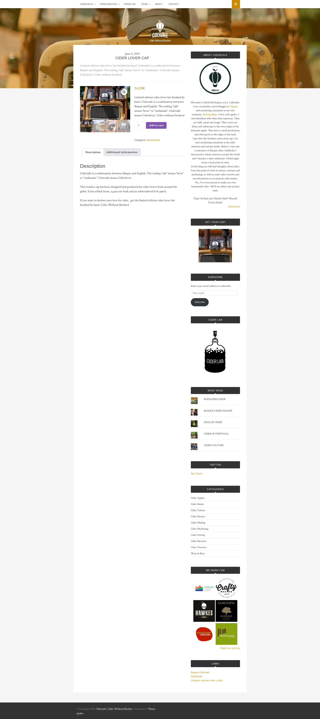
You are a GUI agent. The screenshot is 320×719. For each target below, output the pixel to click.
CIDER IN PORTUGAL (216, 434)
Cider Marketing (199, 529)
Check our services (230, 648)
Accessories (153, 140)
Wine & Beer (198, 553)
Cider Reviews (198, 541)
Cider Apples (198, 498)
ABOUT (158, 4)
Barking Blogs (209, 114)
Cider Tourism (198, 547)
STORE (144, 4)
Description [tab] (93, 152)
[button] (124, 92)
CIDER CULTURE (214, 445)
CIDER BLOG (86, 4)
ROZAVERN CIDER (215, 399)
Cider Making (198, 522)
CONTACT (173, 4)
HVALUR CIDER (213, 422)
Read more (234, 206)
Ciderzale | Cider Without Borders (114, 709)
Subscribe (200, 302)
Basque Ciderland (200, 672)
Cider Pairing (198, 535)
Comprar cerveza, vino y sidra (207, 680)
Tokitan (234, 106)
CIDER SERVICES (108, 4)
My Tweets (196, 473)
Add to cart (156, 125)
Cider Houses (198, 516)
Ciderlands (196, 676)
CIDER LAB (129, 4)
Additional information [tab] (121, 152)
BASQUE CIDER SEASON (218, 411)
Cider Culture (198, 510)
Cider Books (197, 504)
